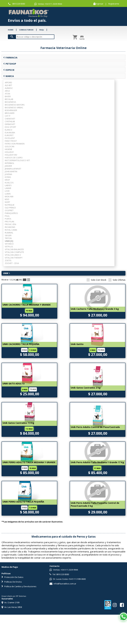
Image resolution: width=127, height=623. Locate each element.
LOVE (7, 191)
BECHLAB (9, 99)
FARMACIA (10, 57)
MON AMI (9, 196)
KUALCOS (9, 182)
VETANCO (9, 243)
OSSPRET (9, 210)
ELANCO (8, 129)
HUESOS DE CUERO (14, 157)
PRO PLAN (9, 221)
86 (20, 279)
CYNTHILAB (10, 121)
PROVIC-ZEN (10, 224)
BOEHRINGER (11, 110)
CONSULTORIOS (26, 30)
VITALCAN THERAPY (13, 257)
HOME (10, 30)
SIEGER (8, 235)
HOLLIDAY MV (11, 154)
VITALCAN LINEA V (13, 254)
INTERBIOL (9, 163)
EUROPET (9, 135)
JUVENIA (8, 174)
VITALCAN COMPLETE (14, 252)
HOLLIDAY (9, 152)
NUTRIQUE (9, 204)
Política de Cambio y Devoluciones (20, 586)
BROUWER (9, 113)
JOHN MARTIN (11, 171)
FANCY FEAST (11, 140)
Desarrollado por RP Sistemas (14, 596)
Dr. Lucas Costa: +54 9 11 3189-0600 (69, 579)
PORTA (8, 218)
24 (14, 279)
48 (17, 279)
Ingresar (99, 4)
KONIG (8, 177)
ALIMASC (9, 88)
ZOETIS (8, 260)
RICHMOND (10, 227)
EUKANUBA (10, 132)
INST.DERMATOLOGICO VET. (17, 160)
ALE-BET (8, 85)
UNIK (5, 273)
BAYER (8, 96)
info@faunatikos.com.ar (64, 583)
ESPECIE (8, 69)
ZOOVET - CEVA (12, 263)
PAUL (7, 216)
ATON (7, 93)
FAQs (41, 30)
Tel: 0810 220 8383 (60, 574)
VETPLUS (9, 246)
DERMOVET (10, 124)
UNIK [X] (9, 241)
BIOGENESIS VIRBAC (14, 107)
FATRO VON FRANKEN (14, 143)
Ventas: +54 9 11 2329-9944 (49, 4)
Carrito (81, 37)
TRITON (8, 238)
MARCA (8, 76)
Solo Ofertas (119, 279)
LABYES (8, 185)
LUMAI (8, 193)
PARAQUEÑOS (11, 213)
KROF (7, 179)
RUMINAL (9, 232)
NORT (7, 202)
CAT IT (7, 115)
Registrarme (113, 4)
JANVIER (8, 166)
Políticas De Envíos (13, 581)
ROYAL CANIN (11, 229)
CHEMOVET (10, 118)
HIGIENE (8, 149)
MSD (7, 199)
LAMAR (8, 188)
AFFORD (8, 82)
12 (10, 279)
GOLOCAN (9, 146)
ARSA (7, 90)
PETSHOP (9, 63)
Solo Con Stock (98, 279)
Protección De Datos (13, 577)
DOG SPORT (10, 127)
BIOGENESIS (10, 102)
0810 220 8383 (18, 3)
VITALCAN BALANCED (14, 249)
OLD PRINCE (10, 207)
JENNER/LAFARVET (13, 168)
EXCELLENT (10, 138)
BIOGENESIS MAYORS (15, 104)
